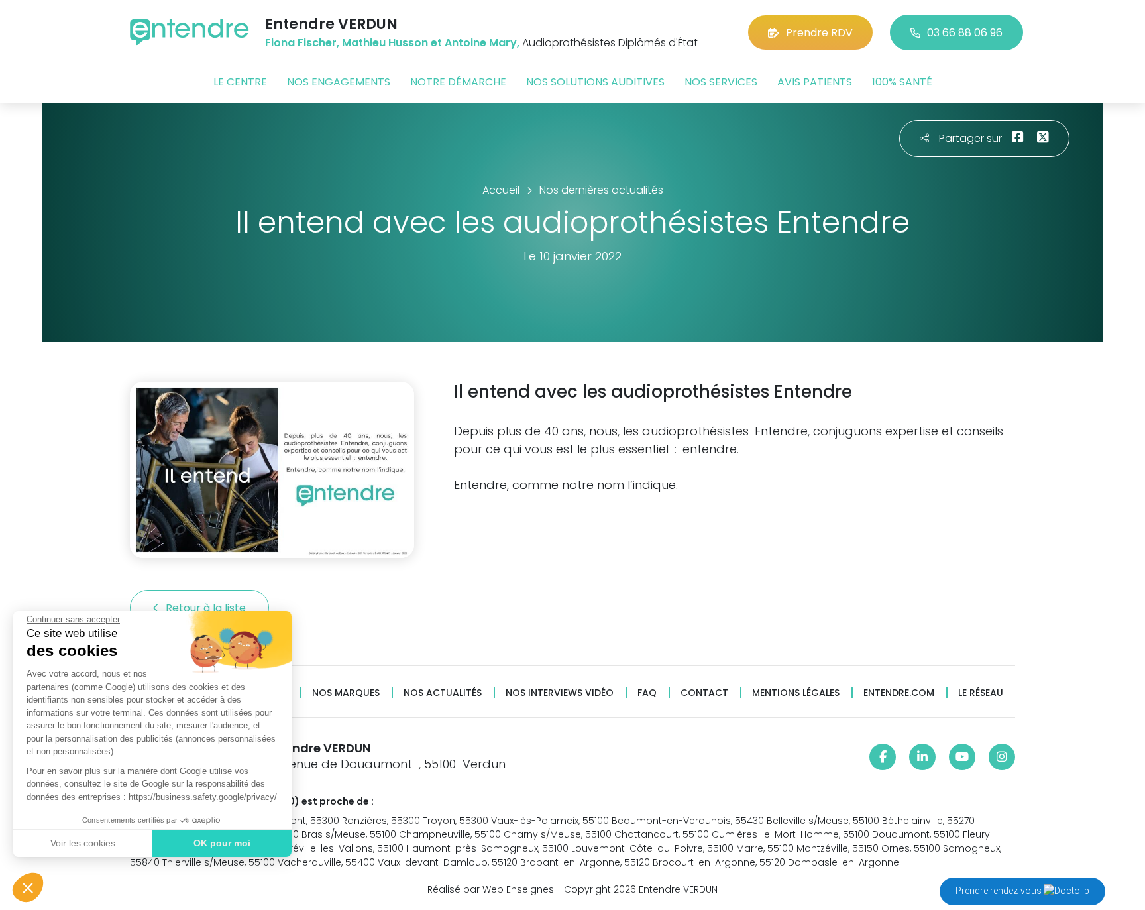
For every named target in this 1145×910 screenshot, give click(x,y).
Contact (704, 693)
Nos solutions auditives (595, 81)
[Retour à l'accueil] (189, 32)
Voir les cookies (82, 843)
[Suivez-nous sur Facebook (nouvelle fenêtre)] (882, 757)
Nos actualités (443, 693)
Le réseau (980, 693)
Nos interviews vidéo (560, 693)
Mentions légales (796, 693)
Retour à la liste (207, 608)
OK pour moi (221, 843)
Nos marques (346, 693)
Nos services (720, 81)
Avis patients (814, 81)
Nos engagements (338, 81)
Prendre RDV (819, 32)
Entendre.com (898, 693)
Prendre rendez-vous (999, 890)
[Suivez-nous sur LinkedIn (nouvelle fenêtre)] (922, 757)
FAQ (647, 693)
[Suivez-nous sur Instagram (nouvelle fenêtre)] (1002, 757)
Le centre (240, 81)
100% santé (902, 81)
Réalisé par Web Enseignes (490, 889)
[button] (28, 887)
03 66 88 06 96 (965, 32)
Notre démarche (458, 81)
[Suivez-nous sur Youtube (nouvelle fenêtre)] (962, 757)
